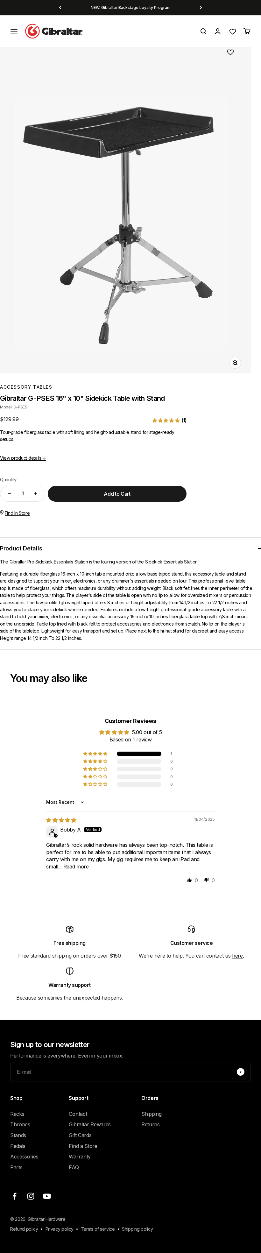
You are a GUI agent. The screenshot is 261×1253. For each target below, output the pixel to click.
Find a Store (83, 1146)
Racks (17, 1114)
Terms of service (98, 1229)
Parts (16, 1167)
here (237, 955)
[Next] (201, 7)
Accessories (24, 1156)
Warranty (79, 1156)
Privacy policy (60, 1229)
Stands (18, 1135)
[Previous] (60, 7)
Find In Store (17, 513)
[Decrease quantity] (9, 493)
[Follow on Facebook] (14, 1196)
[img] (61, 820)
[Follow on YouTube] (47, 1196)
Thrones (20, 1124)
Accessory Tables (26, 387)
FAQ (74, 1167)
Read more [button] (76, 866)
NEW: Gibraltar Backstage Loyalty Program (131, 7)
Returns (150, 1124)
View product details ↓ (23, 458)
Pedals (17, 1146)
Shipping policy (137, 1229)
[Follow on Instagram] (30, 1196)
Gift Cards (80, 1135)
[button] (169, 420)
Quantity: (8, 479)
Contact (78, 1114)
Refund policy (24, 1229)
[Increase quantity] (35, 493)
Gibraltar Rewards (90, 1124)
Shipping (151, 1114)
